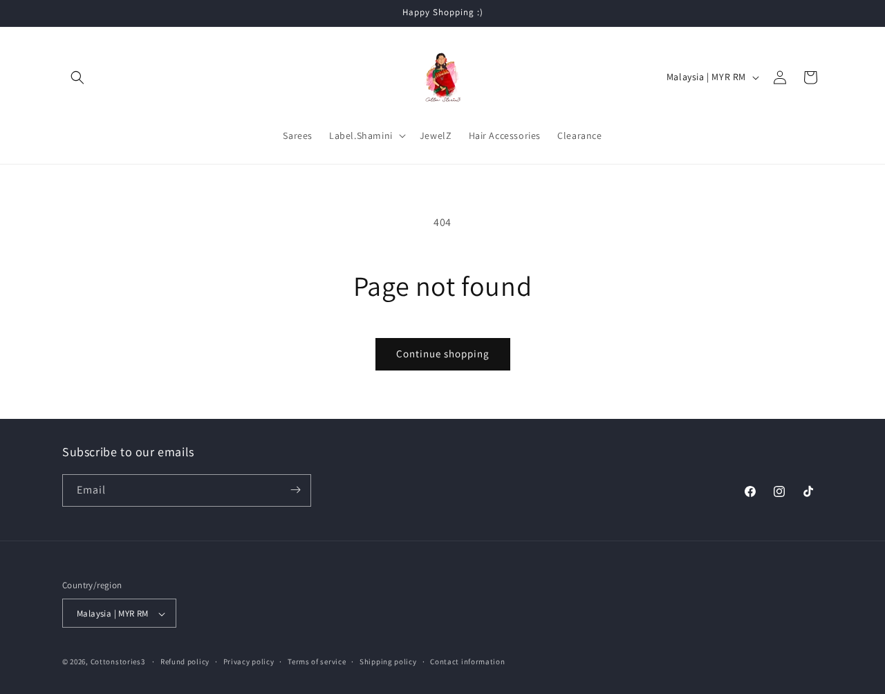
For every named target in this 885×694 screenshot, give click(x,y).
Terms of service (317, 661)
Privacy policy (248, 661)
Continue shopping (443, 353)
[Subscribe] (295, 489)
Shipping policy (388, 661)
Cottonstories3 (118, 662)
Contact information (467, 661)
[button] (77, 77)
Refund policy (184, 661)
